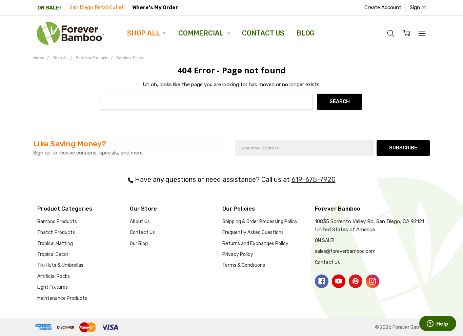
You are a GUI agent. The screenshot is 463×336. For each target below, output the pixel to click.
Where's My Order (155, 7)
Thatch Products (56, 232)
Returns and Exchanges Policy (255, 243)
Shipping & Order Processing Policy (260, 221)
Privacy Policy (237, 254)
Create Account (382, 7)
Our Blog (139, 243)
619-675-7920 (313, 179)
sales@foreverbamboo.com (345, 251)
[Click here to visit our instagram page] (372, 281)
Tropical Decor (52, 254)
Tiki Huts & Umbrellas (60, 265)
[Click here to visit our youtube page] (338, 281)
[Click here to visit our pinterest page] (355, 281)
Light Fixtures (52, 287)
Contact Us (263, 33)
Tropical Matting (55, 243)
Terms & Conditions (243, 265)
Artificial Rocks (53, 276)
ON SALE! (49, 8)
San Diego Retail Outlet (96, 7)
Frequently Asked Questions (253, 232)
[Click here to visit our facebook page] (321, 281)
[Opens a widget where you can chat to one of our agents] (437, 324)
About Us (140, 221)
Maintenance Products (62, 298)
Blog (306, 33)
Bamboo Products (57, 221)
